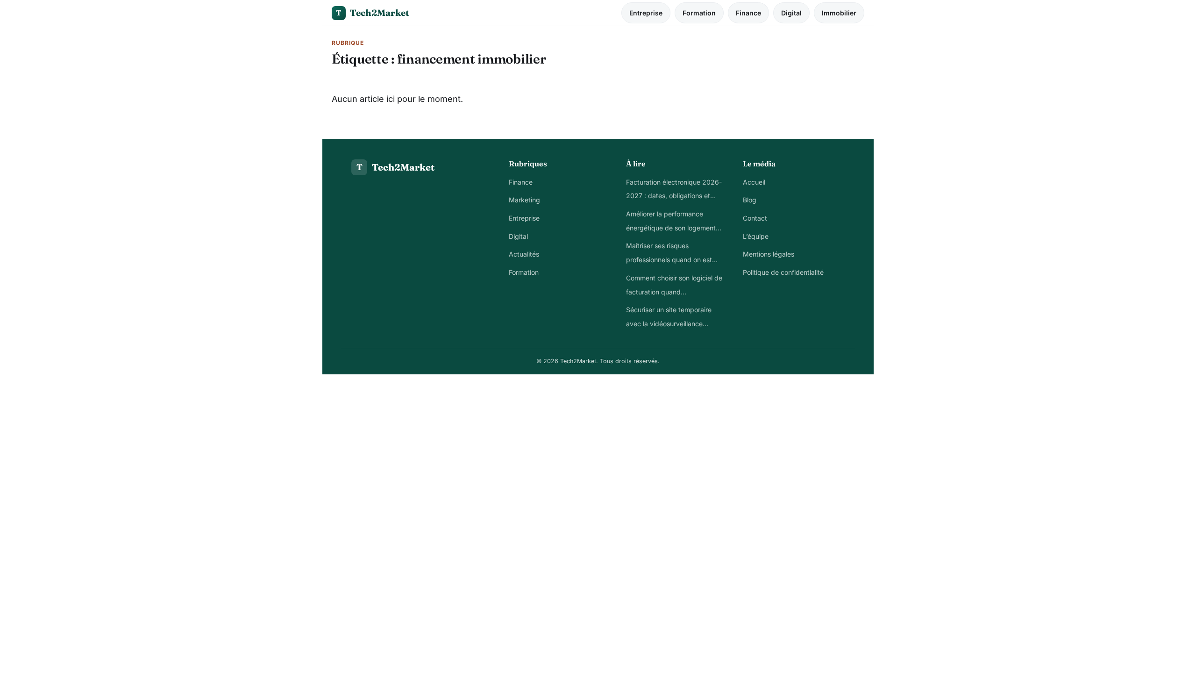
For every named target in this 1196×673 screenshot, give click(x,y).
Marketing (524, 200)
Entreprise (645, 13)
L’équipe (756, 236)
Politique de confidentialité (783, 272)
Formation (699, 13)
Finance (748, 13)
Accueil (754, 182)
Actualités (524, 254)
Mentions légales (768, 254)
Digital (791, 13)
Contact (755, 218)
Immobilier (839, 13)
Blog (749, 200)
